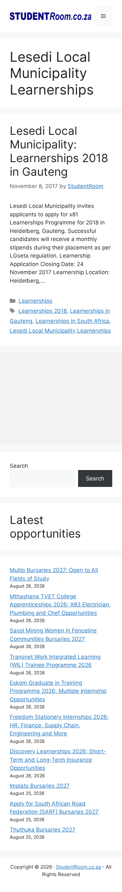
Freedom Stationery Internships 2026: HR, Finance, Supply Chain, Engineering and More (59, 725)
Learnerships (35, 301)
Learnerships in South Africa (72, 321)
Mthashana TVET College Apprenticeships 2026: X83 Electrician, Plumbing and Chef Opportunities (60, 604)
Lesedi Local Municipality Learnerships (60, 330)
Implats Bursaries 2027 (40, 786)
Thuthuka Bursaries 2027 (42, 829)
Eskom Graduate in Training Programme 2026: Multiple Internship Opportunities (58, 691)
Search (19, 466)
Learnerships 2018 (43, 311)
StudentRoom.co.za (78, 867)
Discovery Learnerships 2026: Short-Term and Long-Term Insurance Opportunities (58, 759)
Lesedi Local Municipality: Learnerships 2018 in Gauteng (59, 151)
